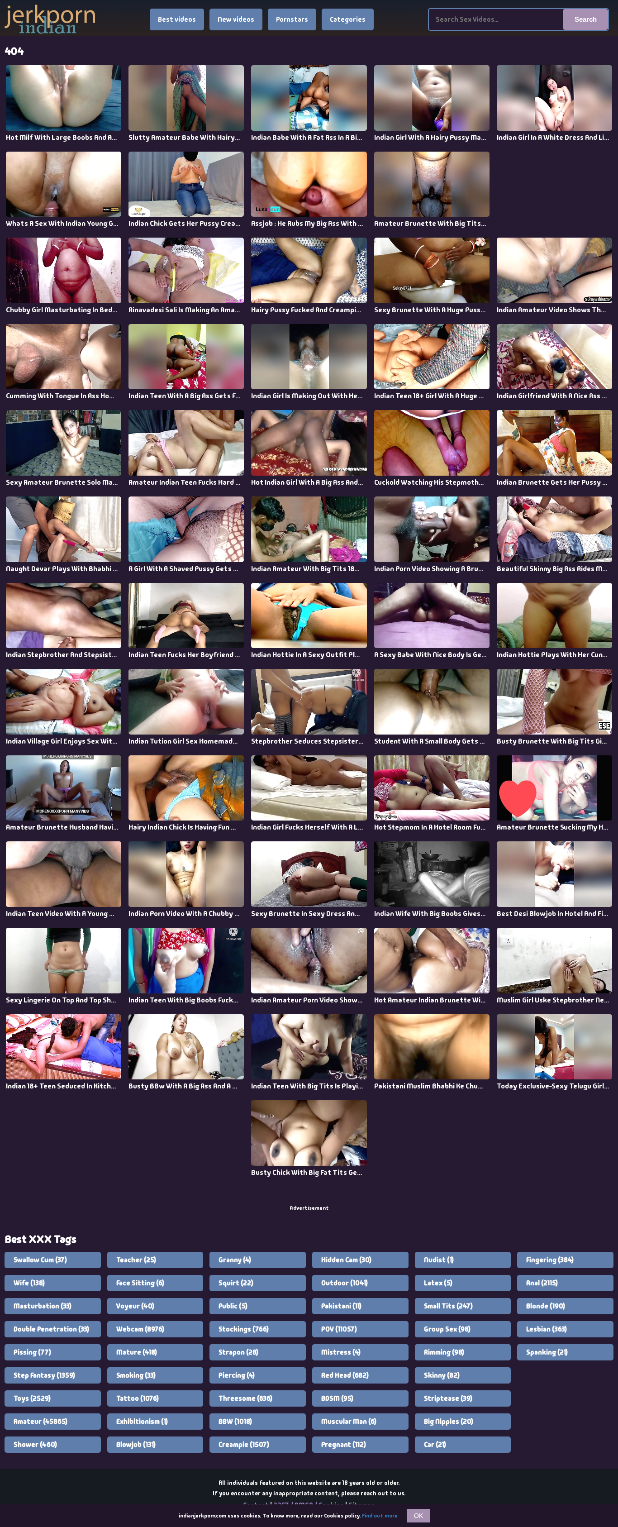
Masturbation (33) (42, 1306)
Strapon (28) (238, 1352)
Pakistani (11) (341, 1306)
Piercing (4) (237, 1375)
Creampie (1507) (244, 1444)
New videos (236, 19)
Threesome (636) (245, 1398)
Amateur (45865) (40, 1421)
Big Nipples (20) (448, 1421)
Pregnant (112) (343, 1444)
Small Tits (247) (448, 1306)
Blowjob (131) (136, 1444)
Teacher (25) (136, 1260)
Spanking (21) (547, 1352)
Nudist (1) (439, 1260)
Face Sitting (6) (140, 1283)
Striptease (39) (448, 1398)
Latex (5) (438, 1283)
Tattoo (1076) (137, 1398)
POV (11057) (339, 1329)
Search (586, 19)
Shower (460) (35, 1444)
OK (418, 1515)
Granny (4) (235, 1260)
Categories (348, 19)
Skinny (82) (442, 1375)
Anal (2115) (542, 1283)
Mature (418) (136, 1352)
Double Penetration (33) (51, 1329)
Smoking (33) (136, 1375)
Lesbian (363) (546, 1329)
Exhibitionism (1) (142, 1421)
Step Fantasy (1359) (44, 1375)
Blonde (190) (545, 1306)
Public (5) (233, 1306)
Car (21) (435, 1444)
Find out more (380, 1515)
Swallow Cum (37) (40, 1260)
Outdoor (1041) (344, 1283)
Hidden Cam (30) (346, 1260)
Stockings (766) (244, 1329)
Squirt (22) (236, 1283)
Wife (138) (29, 1283)
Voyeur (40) (135, 1306)
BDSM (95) (337, 1398)
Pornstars (292, 19)
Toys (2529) (32, 1398)
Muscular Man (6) (348, 1421)
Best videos (177, 19)
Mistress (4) (341, 1352)
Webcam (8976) (140, 1329)
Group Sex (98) (447, 1329)
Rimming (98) (444, 1352)
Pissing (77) (32, 1352)
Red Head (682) (345, 1375)
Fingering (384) (550, 1260)
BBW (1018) (235, 1421)
